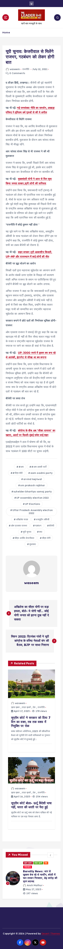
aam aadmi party (41, 472)
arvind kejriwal (32, 479)
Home (6, 32)
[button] (50, 855)
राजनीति (25, 69)
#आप (21, 466)
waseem (15, 69)
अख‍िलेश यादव (22, 519)
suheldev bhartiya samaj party (32, 491)
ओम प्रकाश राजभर (19, 525)
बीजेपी (51, 525)
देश (34, 707)
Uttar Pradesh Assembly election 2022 (32, 512)
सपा (40, 531)
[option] (34, 874)
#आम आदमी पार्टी (38, 466)
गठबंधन (38, 525)
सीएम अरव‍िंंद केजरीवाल (24, 538)
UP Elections (32, 503)
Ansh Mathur (37, 877)
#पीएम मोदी (18, 472)
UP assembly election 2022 (32, 497)
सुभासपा (32, 544)
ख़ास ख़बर (15, 707)
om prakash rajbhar (32, 485)
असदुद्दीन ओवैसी (42, 519)
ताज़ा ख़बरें (26, 707)
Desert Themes (50, 926)
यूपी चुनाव (27, 531)
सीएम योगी (46, 538)
